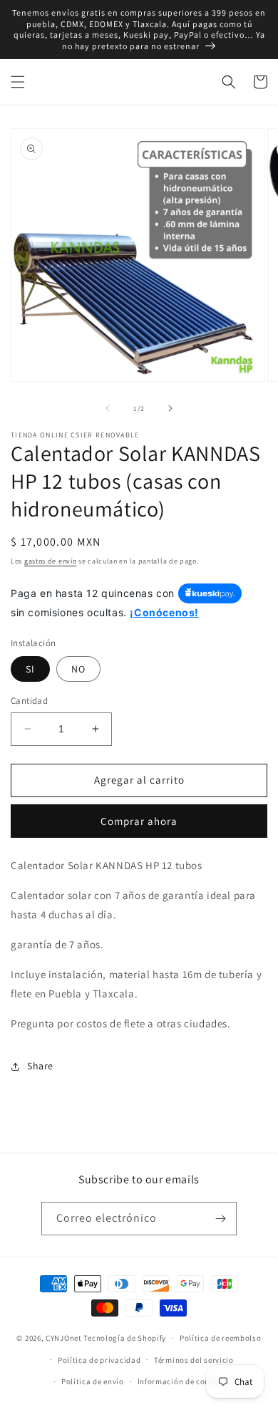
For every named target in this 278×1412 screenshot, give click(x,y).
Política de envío (92, 1381)
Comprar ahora (139, 821)
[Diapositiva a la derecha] (170, 408)
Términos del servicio (194, 1360)
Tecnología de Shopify (124, 1338)
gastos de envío (50, 561)
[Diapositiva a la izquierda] (107, 408)
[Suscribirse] (220, 1218)
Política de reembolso (221, 1338)
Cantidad (29, 701)
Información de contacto (184, 1381)
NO (78, 669)
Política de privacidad (99, 1360)
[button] (18, 82)
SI (30, 669)
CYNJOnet (64, 1338)
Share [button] (40, 1065)
